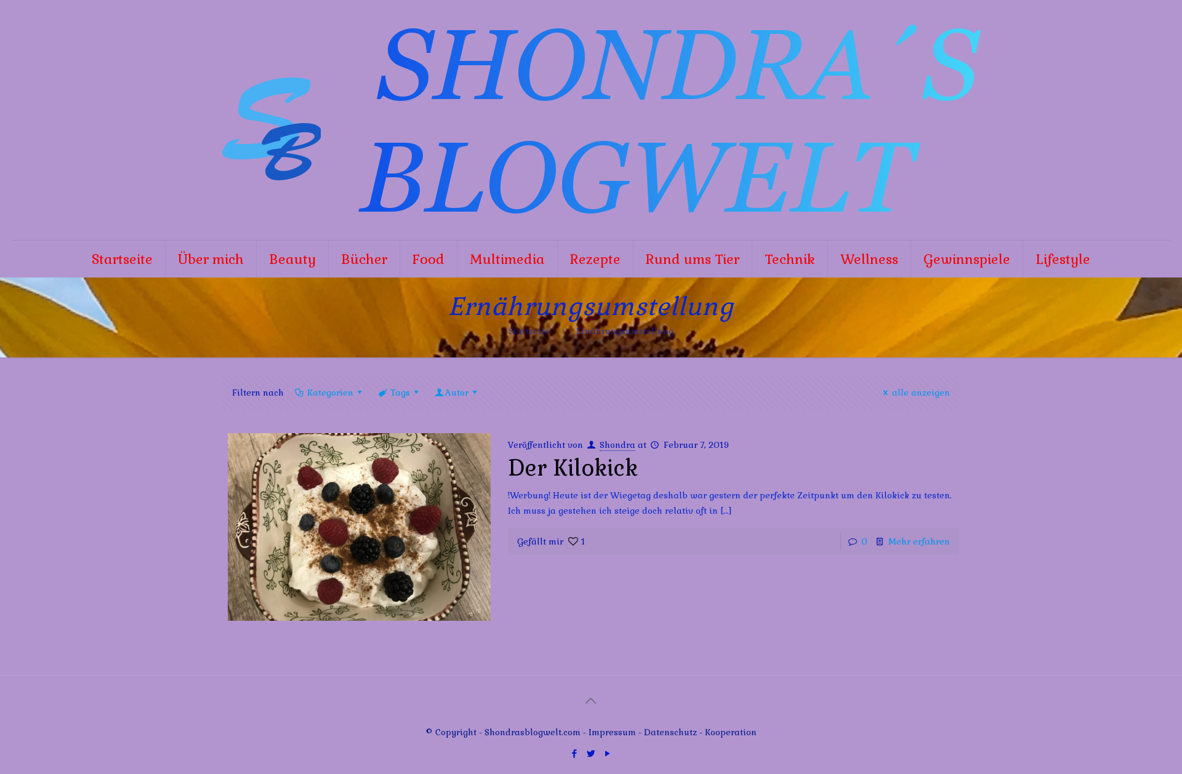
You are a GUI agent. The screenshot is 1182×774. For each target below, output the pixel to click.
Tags (400, 392)
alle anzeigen (921, 392)
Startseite (529, 331)
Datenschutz (671, 732)
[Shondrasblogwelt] (591, 120)
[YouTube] (607, 753)
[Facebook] (574, 753)
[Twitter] (590, 753)
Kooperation (731, 732)
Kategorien (330, 392)
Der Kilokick (573, 468)
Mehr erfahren (919, 541)
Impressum (612, 732)
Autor (456, 392)
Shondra (617, 444)
